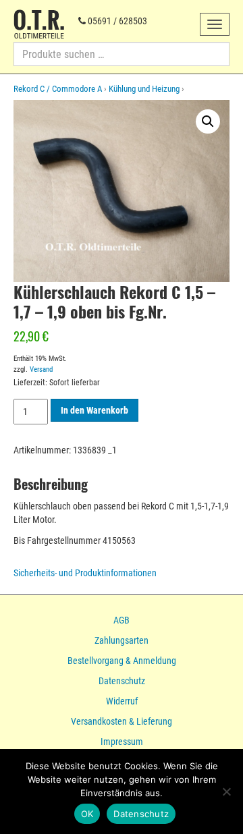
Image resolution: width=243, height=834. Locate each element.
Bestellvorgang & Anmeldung (122, 660)
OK (87, 813)
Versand (41, 369)
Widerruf (122, 701)
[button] (208, 121)
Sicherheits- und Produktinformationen (85, 572)
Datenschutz (122, 680)
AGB (121, 620)
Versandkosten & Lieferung (121, 721)
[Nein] (226, 791)
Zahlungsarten (121, 640)
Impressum (122, 741)
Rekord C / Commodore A (58, 89)
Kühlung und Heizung (144, 89)
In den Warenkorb (94, 410)
